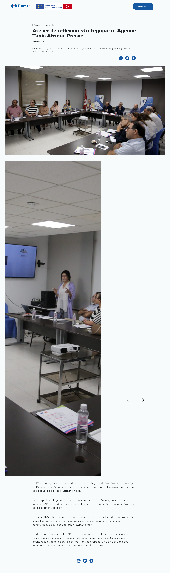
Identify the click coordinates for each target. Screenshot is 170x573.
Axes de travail (143, 6)
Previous (129, 400)
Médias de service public (43, 25)
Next (141, 400)
